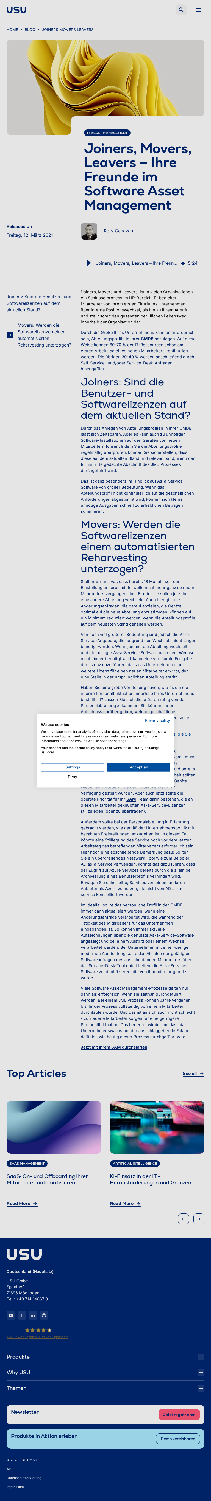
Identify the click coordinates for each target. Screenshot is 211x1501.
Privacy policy (157, 720)
